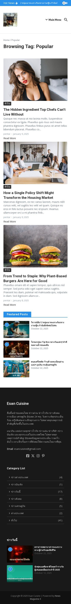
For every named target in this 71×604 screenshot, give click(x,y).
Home (6, 40)
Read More (9, 138)
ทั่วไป (7, 103)
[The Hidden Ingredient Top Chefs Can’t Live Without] (35, 79)
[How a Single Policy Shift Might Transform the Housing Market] (35, 163)
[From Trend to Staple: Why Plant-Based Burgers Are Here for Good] (35, 246)
